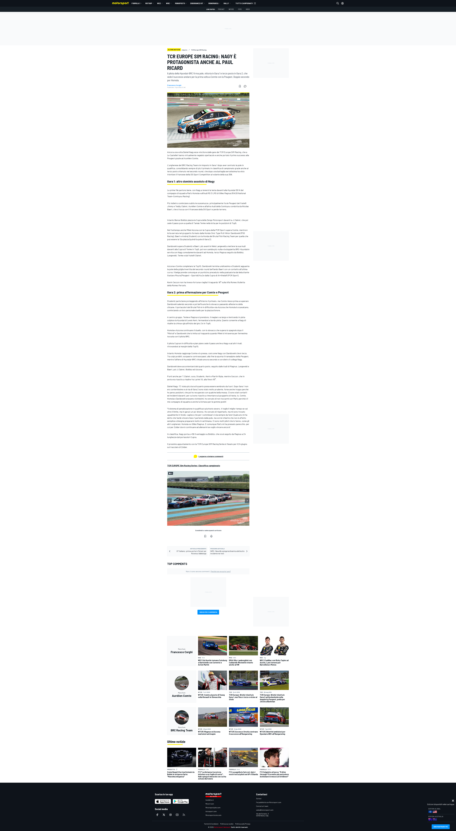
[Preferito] (240, 86)
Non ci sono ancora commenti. (208, 571)
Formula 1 (136, 3)
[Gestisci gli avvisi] (211, 536)
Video (248, 9)
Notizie (231, 9)
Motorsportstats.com (213, 815)
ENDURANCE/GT (196, 3)
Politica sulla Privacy (242, 824)
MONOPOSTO (180, 3)
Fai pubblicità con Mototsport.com (268, 802)
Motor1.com (210, 804)
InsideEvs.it (210, 800)
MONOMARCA (213, 3)
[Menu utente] (342, 3)
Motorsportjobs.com (213, 808)
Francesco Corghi (174, 85)
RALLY (226, 3)
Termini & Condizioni (211, 824)
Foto (240, 9)
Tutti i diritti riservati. (239, 827)
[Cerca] (337, 3)
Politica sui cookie (226, 824)
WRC (168, 3)
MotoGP (148, 3)
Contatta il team (262, 806)
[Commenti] (245, 86)
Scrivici (258, 799)
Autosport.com (211, 811)
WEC (159, 3)
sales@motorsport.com (264, 810)
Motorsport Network (222, 827)
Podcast (221, 9)
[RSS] (183, 814)
